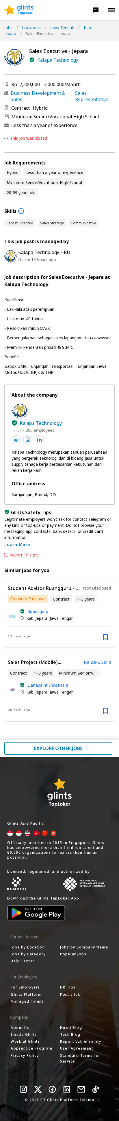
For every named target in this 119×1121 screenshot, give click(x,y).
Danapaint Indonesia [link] (47, 685)
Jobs (8, 27)
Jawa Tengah (62, 27)
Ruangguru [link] (37, 611)
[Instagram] (23, 1089)
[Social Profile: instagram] (27, 439)
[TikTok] (95, 1089)
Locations (31, 27)
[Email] (81, 1089)
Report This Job (24, 555)
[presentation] (19, 10)
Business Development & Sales (38, 96)
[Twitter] (38, 1089)
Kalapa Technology (57, 60)
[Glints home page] (19, 10)
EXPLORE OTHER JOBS (58, 748)
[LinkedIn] (66, 1089)
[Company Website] (16, 439)
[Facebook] (52, 1089)
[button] (95, 10)
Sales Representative (91, 96)
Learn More (17, 544)
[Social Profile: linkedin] (39, 439)
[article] (59, 612)
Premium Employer (28, 598)
